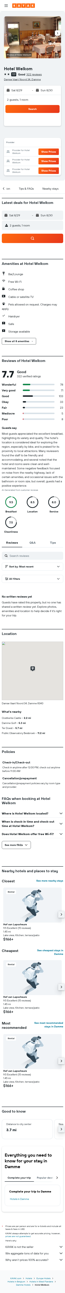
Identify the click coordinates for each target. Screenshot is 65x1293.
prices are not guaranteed (18, 1236)
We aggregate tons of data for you (27, 1253)
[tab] (12, 542)
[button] (6, 6)
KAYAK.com (15, 1278)
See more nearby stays (49, 880)
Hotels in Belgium (16, 1281)
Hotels (29, 1278)
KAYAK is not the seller (19, 1247)
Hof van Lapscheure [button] (15, 924)
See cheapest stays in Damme (50, 952)
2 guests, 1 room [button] (17, 99)
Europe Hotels (43, 1278)
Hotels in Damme (19, 1199)
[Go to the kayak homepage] (23, 5)
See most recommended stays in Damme (48, 1024)
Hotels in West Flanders (41, 1281)
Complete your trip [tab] (19, 1177)
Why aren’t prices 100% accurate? (26, 1260)
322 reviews (34, 74)
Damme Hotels (23, 1284)
